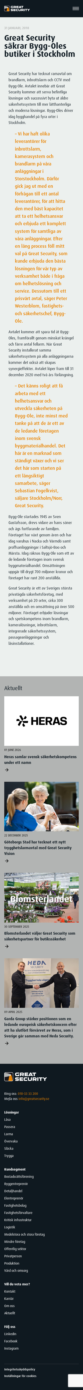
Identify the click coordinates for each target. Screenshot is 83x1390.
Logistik (9, 1227)
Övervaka (11, 1141)
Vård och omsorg (16, 1270)
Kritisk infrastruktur (17, 1220)
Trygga (9, 1156)
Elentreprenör (13, 1198)
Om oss (9, 1306)
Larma (8, 1134)
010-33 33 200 (28, 1093)
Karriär (9, 1298)
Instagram (11, 1348)
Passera (9, 1127)
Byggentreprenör (16, 1184)
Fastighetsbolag (15, 1205)
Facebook (10, 1341)
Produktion (11, 1263)
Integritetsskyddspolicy (19, 1369)
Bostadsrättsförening (19, 1176)
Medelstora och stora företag (24, 1234)
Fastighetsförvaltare (18, 1213)
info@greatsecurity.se (34, 1099)
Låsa (7, 1119)
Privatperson (13, 1256)
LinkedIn (10, 1334)
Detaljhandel (13, 1191)
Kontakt (9, 1291)
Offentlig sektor (15, 1249)
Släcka (8, 1148)
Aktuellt (9, 1313)
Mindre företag (14, 1241)
